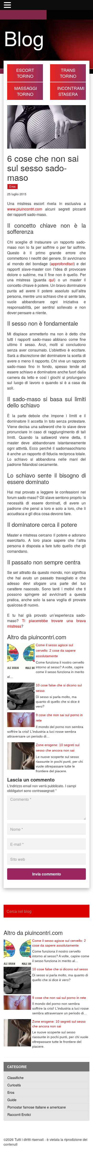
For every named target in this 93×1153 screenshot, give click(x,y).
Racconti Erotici (19, 1114)
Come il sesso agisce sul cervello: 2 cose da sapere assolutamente (56, 650)
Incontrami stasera (70, 91)
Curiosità (14, 1085)
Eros (12, 186)
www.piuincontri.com (24, 209)
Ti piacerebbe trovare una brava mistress (46, 623)
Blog (24, 37)
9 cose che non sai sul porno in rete (59, 998)
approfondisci (62, 263)
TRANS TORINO (68, 73)
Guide (11, 1099)
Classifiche (15, 1077)
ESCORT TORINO (25, 73)
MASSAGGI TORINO (25, 91)
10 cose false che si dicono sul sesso (60, 969)
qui (51, 280)
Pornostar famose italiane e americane (36, 1107)
